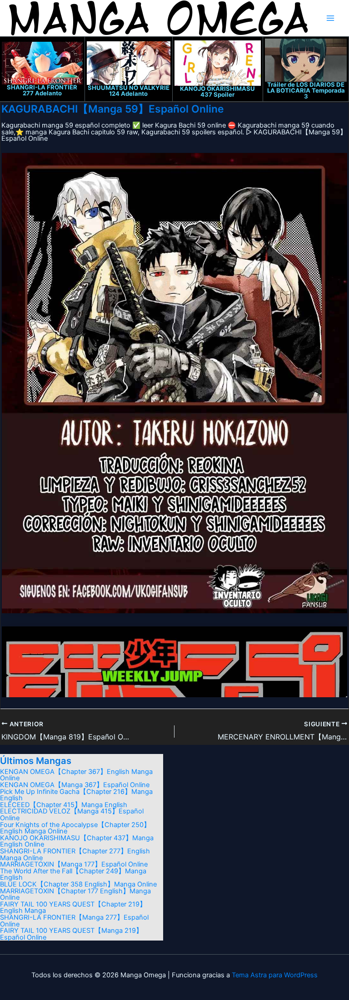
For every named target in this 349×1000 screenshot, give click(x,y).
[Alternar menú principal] (330, 18)
